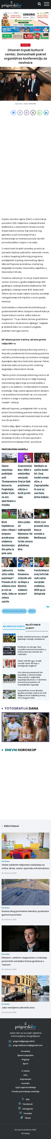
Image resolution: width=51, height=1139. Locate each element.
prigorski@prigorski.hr (24, 1041)
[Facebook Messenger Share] (13, 112)
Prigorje (25, 1059)
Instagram (27, 1108)
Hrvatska (25, 45)
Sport (25, 1063)
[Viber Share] (26, 112)
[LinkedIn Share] (46, 112)
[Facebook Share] (20, 112)
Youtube (28, 1113)
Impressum (25, 1079)
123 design (25, 1133)
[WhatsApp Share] (39, 112)
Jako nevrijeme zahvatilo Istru (18, 1007)
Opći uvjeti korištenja (25, 1087)
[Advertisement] (25, 141)
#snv (32, 611)
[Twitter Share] (33, 112)
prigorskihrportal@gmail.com (27, 1045)
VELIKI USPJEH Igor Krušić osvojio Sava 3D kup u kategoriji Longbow (29, 663)
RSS (27, 1099)
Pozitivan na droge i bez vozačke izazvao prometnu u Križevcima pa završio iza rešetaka (32, 651)
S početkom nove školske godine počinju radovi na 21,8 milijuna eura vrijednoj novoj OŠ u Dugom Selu (32, 694)
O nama (25, 1071)
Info (25, 1075)
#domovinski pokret (14, 611)
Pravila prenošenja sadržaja (25, 1091)
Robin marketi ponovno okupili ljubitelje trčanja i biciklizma (33, 637)
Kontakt (26, 1083)
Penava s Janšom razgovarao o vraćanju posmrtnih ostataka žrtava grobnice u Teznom (24, 961)
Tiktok (28, 1118)
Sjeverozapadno (25, 1055)
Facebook (28, 1104)
